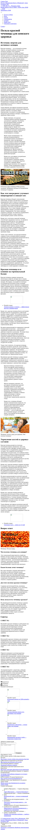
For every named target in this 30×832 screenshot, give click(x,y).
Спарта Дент (4, 1)
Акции (6, 17)
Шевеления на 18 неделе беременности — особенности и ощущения (16, 809)
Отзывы (6, 20)
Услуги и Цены (8, 14)
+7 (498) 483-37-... (10, 6)
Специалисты (8, 19)
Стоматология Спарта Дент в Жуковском (13, 818)
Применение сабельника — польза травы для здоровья (17, 725)
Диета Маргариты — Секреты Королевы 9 (16, 791)
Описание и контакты (10, 23)
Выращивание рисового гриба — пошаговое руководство (16, 738)
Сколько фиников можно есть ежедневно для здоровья (15, 712)
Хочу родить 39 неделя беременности (11, 778)
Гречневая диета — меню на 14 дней (14, 525)
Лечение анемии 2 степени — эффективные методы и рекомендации (16, 307)
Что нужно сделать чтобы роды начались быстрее (15, 759)
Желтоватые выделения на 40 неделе (11, 762)
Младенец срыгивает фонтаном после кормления (15, 769)
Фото (5, 16)
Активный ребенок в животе (9, 765)
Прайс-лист (7, 22)
